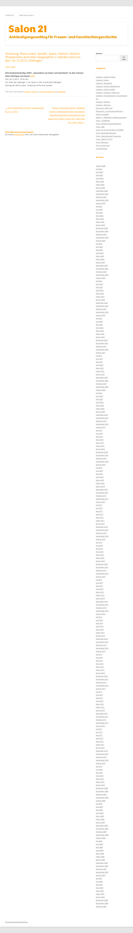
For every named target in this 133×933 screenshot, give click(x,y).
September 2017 (102, 499)
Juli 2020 (99, 393)
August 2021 (100, 352)
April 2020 (99, 402)
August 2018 (100, 464)
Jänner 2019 (100, 449)
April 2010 (99, 776)
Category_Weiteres (103, 105)
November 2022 (102, 306)
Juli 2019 (99, 430)
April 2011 (99, 738)
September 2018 (102, 461)
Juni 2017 (99, 508)
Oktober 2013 (101, 645)
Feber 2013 (100, 670)
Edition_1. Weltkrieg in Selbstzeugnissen (111, 117)
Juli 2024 (99, 244)
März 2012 (100, 704)
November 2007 (102, 866)
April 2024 (99, 253)
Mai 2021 (99, 362)
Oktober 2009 (101, 794)
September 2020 (102, 387)
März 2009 (100, 816)
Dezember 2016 (102, 527)
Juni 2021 (99, 359)
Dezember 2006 (102, 900)
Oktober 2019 (101, 421)
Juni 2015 (99, 583)
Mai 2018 (99, 474)
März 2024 (100, 256)
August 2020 (100, 390)
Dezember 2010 (102, 751)
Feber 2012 (100, 707)
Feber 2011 (100, 744)
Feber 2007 (100, 894)
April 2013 (99, 664)
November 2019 (102, 418)
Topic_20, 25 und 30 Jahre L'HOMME (110, 130)
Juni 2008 (99, 844)
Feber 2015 (100, 595)
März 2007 (100, 891)
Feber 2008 (100, 856)
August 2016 (100, 539)
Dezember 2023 (102, 265)
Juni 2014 (99, 620)
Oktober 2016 (101, 533)
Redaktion (62, 91)
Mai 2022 (99, 324)
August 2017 (100, 502)
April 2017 (99, 514)
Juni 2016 (99, 545)
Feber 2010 (100, 782)
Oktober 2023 (101, 272)
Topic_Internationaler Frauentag (108, 136)
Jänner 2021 (100, 374)
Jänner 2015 (100, 598)
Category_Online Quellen (105, 89)
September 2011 (102, 723)
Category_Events (30, 91)
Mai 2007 (99, 884)
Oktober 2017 (101, 496)
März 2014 (100, 629)
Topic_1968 (100, 127)
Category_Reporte (103, 102)
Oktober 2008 (101, 832)
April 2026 (99, 178)
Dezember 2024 (102, 228)
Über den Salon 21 (26, 15)
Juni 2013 (99, 657)
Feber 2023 (100, 296)
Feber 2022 (100, 334)
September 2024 (102, 237)
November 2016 (102, 530)
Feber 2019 (100, 446)
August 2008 (100, 838)
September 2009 (102, 797)
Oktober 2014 (101, 608)
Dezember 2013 (102, 639)
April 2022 (99, 328)
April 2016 (99, 552)
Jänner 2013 (100, 673)
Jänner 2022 (100, 337)
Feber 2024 (100, 259)
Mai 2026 (99, 175)
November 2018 (102, 455)
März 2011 (100, 741)
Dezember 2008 (102, 825)
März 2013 (100, 667)
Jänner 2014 (100, 636)
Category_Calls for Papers (105, 77)
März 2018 (100, 480)
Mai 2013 (99, 660)
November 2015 (102, 567)
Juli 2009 (99, 804)
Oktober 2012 (101, 682)
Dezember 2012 (102, 676)
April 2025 (99, 216)
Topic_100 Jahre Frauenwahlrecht (108, 124)
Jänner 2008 (100, 860)
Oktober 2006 (101, 906)
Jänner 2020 (100, 412)
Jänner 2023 (100, 300)
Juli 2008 (99, 841)
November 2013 (102, 642)
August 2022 (100, 315)
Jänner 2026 (100, 188)
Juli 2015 (99, 580)
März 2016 (100, 555)
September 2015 (102, 573)
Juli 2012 (99, 692)
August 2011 (100, 726)
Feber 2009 (100, 819)
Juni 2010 (99, 769)
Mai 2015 (99, 586)
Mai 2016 (99, 548)
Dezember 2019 (102, 415)
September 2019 (102, 424)
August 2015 (100, 576)
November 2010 (102, 754)
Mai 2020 (99, 399)
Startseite (9, 15)
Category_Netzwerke (104, 83)
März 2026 (100, 181)
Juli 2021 (99, 356)
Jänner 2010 (100, 785)
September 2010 (102, 760)
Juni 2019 (99, 433)
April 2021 (99, 365)
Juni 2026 (99, 172)
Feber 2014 (100, 632)
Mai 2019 (99, 436)
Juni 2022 (99, 321)
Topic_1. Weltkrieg (103, 120)
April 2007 (99, 888)
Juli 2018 (99, 468)
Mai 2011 (99, 735)
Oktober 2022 (101, 309)
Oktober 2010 (101, 757)
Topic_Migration (102, 142)
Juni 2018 (99, 471)
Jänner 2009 (100, 822)
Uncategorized (101, 148)
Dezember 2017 (102, 489)
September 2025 (102, 200)
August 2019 (100, 427)
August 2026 (100, 166)
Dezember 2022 (102, 303)
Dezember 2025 (102, 191)
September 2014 (102, 611)
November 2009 (102, 791)
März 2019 (100, 443)
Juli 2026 (99, 169)
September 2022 (102, 312)
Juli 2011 (99, 729)
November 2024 (102, 231)
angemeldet (19, 134)
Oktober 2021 (101, 346)
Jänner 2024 (100, 262)
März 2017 (100, 517)
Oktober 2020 (101, 384)
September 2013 (102, 648)
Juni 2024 (99, 247)
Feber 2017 (100, 520)
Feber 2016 (100, 558)
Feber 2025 (100, 222)
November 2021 (102, 343)
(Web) (32, 76)
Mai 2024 (99, 250)
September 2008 (102, 835)
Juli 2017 (99, 505)
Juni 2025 (99, 209)
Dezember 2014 (102, 601)
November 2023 (102, 268)
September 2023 (102, 275)
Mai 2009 (99, 810)
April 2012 (99, 701)
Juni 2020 (99, 396)
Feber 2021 (100, 371)
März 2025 (100, 219)
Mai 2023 (99, 287)
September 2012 (102, 685)
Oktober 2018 (101, 458)
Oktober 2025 (101, 197)
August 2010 (100, 763)
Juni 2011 (99, 732)
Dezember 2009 (102, 788)
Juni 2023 (99, 284)
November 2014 (102, 604)
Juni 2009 (99, 807)
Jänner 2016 (100, 561)
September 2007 (102, 872)
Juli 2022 (99, 318)
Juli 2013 (99, 654)
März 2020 (100, 405)
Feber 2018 (100, 483)
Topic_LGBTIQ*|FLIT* (104, 139)
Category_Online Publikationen (108, 86)
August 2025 (100, 203)
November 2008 (102, 828)
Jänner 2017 (100, 524)
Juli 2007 (99, 878)
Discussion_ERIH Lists (104, 108)
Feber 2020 (100, 408)
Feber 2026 (100, 184)
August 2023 (100, 278)
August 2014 (100, 614)
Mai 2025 (99, 212)
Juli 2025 (99, 206)
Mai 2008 (99, 847)
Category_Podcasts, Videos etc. (108, 92)
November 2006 (102, 903)
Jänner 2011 (100, 748)
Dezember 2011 (102, 713)
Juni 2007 (99, 881)
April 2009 (99, 813)
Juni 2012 (99, 695)
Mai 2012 (99, 698)
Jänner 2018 (100, 486)
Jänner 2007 (100, 897)
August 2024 (100, 240)
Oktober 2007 (101, 869)
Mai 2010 (99, 772)
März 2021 (100, 368)
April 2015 (99, 589)
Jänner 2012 (100, 710)
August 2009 (100, 800)
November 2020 (102, 380)
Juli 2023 (99, 281)
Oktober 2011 (101, 720)
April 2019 (99, 440)
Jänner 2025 (100, 225)
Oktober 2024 (101, 234)
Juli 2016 (99, 542)
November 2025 (102, 194)
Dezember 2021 (102, 340)
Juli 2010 (99, 766)
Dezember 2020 (102, 377)
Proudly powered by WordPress (16, 922)
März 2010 (100, 779)
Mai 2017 (99, 511)
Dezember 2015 (102, 564)
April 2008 (99, 850)
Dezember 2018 (102, 452)
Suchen (99, 53)
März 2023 (100, 293)
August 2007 (100, 875)
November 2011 (102, 716)
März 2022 (100, 331)
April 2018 (99, 477)
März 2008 (100, 853)
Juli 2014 (99, 617)
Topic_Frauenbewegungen (106, 133)
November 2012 (102, 679)
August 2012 (100, 688)
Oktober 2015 (101, 570)
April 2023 (99, 290)
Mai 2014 (99, 623)
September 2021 (102, 349)
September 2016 (102, 536)
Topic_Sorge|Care (103, 145)
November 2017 (102, 492)
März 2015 (100, 592)
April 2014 (99, 626)
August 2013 (100, 651)
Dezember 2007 (102, 863)
